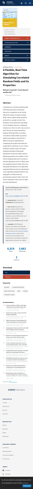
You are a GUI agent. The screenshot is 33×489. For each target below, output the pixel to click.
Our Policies (6, 447)
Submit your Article (12, 38)
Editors (4, 432)
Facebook (7, 470)
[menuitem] (22, 3)
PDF (6, 272)
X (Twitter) (7, 474)
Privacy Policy (6, 459)
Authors (5, 425)
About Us (5, 410)
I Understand (26, 486)
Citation (7, 277)
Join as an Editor (11, 43)
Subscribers (6, 436)
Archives (8, 51)
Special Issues (10, 60)
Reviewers (5, 429)
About (7, 56)
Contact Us (5, 414)
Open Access (6, 406)
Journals (5, 402)
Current (8, 47)
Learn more (25, 483)
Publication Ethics (7, 451)
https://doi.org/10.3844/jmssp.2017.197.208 (17, 196)
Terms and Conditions (8, 455)
